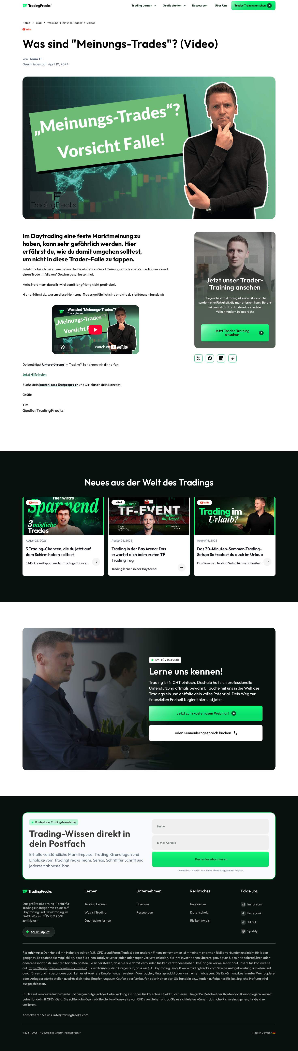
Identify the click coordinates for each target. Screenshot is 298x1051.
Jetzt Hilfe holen (35, 374)
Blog (39, 23)
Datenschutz (199, 912)
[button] (143, 5)
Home (26, 23)
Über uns (142, 904)
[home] (39, 5)
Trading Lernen (142, 5)
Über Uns (221, 5)
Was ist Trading (95, 912)
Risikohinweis (200, 920)
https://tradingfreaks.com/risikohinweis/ (58, 968)
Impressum (198, 904)
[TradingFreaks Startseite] (39, 891)
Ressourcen (200, 5)
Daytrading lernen (98, 920)
